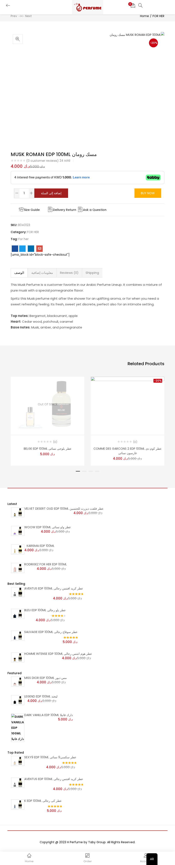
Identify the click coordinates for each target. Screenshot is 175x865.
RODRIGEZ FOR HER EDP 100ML (45, 564)
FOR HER (158, 16)
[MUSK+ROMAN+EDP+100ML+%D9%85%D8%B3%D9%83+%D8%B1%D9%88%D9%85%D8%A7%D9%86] (22, 248)
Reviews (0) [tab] (69, 272)
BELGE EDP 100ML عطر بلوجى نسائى (47, 448)
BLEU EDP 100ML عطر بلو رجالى (45, 610)
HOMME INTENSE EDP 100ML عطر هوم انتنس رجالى (58, 654)
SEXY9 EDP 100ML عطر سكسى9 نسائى (50, 757)
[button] (133, 5)
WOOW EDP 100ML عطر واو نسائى (47, 527)
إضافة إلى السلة (51, 193)
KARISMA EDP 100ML (40, 546)
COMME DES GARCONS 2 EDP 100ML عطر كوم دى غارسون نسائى (127, 450)
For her (23, 239)
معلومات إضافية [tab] (42, 272)
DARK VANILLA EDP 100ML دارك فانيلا (48, 715)
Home (144, 16)
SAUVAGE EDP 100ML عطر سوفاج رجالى (50, 632)
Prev (14, 16)
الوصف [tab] (19, 272)
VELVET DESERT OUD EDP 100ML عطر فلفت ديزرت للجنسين (64, 508)
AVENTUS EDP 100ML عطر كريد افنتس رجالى (53, 588)
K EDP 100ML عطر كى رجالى (43, 801)
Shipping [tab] (92, 272)
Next (28, 16)
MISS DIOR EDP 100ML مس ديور (45, 678)
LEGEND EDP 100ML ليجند (40, 696)
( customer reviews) (42, 160)
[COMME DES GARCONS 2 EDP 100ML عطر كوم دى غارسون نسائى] (127, 404)
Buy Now (148, 193)
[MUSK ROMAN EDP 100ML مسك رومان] (15, 248)
